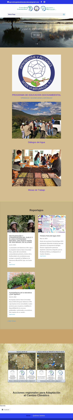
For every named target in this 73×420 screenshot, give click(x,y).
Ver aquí (36, 37)
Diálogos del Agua (36, 142)
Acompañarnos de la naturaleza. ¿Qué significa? (20, 293)
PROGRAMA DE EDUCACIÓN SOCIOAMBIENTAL (36, 95)
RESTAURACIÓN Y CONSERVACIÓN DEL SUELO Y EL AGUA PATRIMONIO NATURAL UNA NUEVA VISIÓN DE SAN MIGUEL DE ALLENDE (21, 239)
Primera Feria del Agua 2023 (50, 236)
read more (12, 264)
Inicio (28, 416)
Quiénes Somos (39, 416)
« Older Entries (11, 321)
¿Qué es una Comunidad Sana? (36, 31)
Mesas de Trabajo (36, 190)
